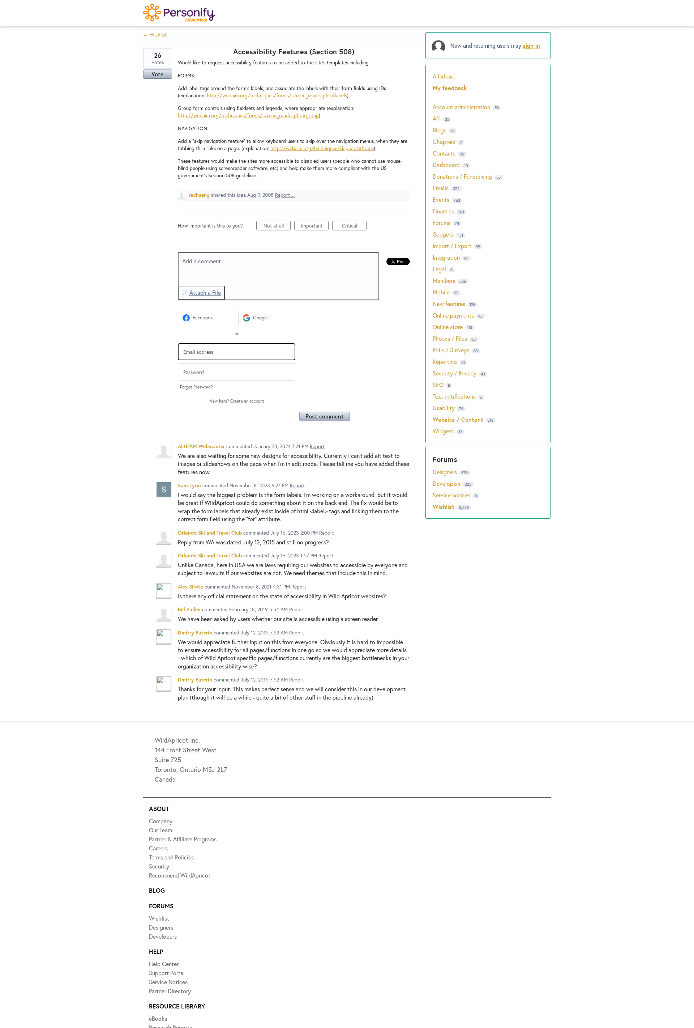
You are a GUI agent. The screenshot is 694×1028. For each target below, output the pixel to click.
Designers (445, 472)
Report (317, 446)
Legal (439, 269)
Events (441, 199)
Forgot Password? (196, 387)
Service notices (452, 495)
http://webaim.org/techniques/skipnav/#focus (322, 148)
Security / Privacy (454, 373)
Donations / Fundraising (463, 176)
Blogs (439, 130)
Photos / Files (450, 338)
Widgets (443, 431)
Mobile (441, 292)
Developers (447, 483)
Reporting (445, 361)
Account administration (461, 107)
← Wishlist (155, 34)
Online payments (453, 315)
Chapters (444, 141)
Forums (441, 222)
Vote (157, 74)
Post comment (324, 416)
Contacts (444, 153)
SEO (438, 384)
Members (444, 280)
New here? (236, 401)
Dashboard (446, 165)
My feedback (450, 88)
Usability (444, 408)
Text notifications (454, 396)
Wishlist (444, 506)
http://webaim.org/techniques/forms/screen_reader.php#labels (277, 95)
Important (315, 226)
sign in (531, 45)
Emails (441, 188)
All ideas (443, 76)
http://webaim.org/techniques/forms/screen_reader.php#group (248, 115)
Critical (354, 226)
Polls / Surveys (451, 350)
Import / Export (452, 246)
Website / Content (458, 419)
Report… (285, 194)
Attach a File (205, 292)
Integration (446, 257)
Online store (448, 327)
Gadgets (443, 234)
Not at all (277, 226)
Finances (443, 211)
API (437, 118)
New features (449, 303)
